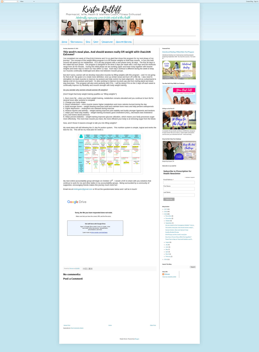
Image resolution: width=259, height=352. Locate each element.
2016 (165, 211)
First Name (166, 186)
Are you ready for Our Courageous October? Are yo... (180, 225)
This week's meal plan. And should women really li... (179, 227)
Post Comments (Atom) (77, 328)
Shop (95, 42)
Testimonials (77, 42)
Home (64, 42)
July (167, 244)
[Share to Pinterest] (92, 269)
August (168, 242)
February (168, 256)
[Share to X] (88, 269)
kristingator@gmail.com (82, 189)
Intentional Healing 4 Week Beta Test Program (178, 52)
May (167, 249)
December (169, 216)
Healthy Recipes (124, 42)
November (169, 218)
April (167, 252)
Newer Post (67, 325)
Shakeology (107, 42)
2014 (165, 259)
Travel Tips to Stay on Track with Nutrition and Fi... (179, 239)
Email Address (168, 180)
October (168, 221)
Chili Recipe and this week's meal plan (176, 234)
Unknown (167, 274)
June (167, 247)
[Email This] (84, 269)
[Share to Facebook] (90, 269)
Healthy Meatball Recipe (172, 232)
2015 (165, 214)
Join (88, 42)
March (167, 254)
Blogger (137, 339)
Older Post (153, 325)
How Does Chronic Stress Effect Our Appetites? (178, 237)
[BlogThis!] (86, 269)
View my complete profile (169, 277)
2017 (165, 209)
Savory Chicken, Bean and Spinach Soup (176, 230)
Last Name (166, 192)
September (169, 223)
